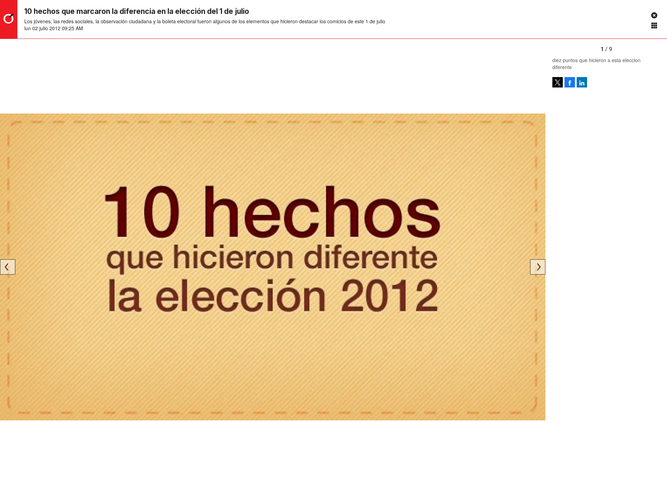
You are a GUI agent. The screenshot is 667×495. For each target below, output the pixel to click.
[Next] (537, 267)
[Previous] (7, 267)
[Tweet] (557, 82)
